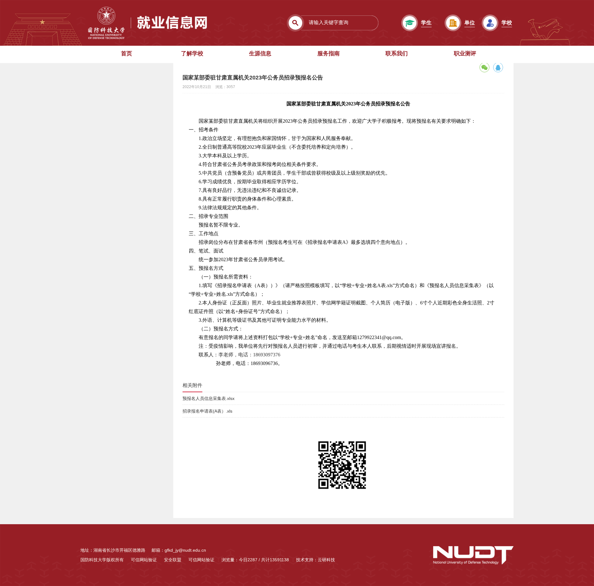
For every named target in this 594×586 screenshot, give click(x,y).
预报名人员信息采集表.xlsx (209, 398)
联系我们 (396, 53)
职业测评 (465, 53)
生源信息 (260, 53)
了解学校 (192, 53)
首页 (126, 53)
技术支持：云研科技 (315, 559)
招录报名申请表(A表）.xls (207, 411)
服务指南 (328, 53)
